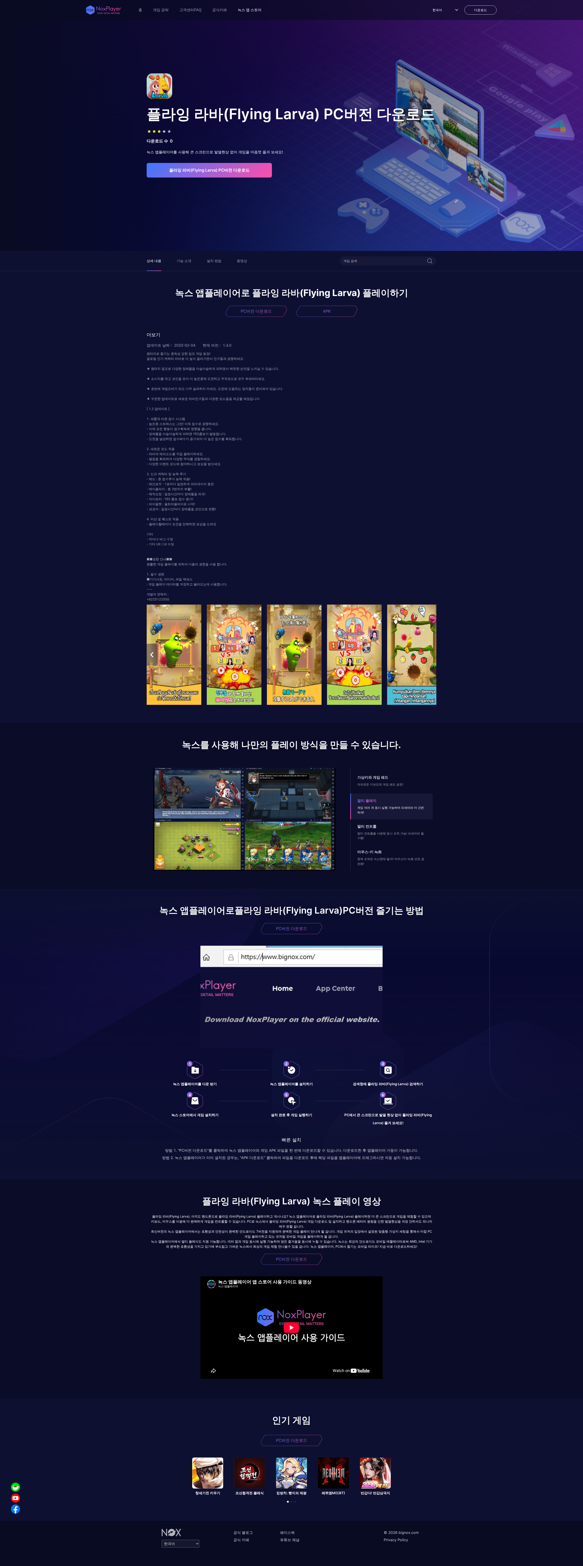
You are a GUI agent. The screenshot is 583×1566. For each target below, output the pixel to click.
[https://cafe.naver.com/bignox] (15, 1487)
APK (327, 311)
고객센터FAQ (190, 10)
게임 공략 (161, 10)
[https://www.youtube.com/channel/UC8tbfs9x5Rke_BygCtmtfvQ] (15, 1498)
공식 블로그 (243, 1532)
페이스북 (287, 1532)
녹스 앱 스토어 (249, 10)
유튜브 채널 (289, 1540)
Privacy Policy (396, 1540)
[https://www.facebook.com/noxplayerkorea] (15, 1509)
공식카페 (219, 10)
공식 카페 (241, 1540)
